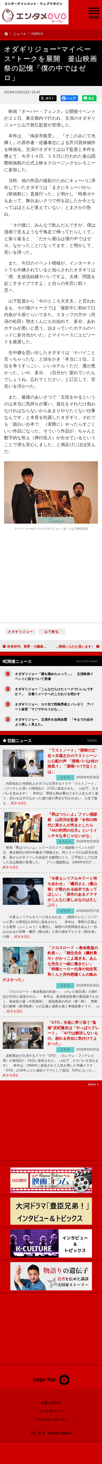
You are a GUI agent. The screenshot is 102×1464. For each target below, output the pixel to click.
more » (93, 1084)
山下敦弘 (52, 631)
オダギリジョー (20, 631)
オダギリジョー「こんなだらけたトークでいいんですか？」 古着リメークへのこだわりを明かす (54, 691)
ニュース (19, 34)
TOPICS (37, 34)
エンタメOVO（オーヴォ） (34, 15)
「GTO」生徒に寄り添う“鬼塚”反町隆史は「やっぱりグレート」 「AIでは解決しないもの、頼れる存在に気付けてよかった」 (73, 1033)
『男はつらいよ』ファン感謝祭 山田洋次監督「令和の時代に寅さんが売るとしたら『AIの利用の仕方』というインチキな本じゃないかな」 (72, 825)
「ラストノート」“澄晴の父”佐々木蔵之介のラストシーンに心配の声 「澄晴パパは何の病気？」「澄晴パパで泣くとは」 (73, 761)
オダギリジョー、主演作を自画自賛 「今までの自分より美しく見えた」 (54, 722)
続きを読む (19, 803)
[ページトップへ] (51, 1384)
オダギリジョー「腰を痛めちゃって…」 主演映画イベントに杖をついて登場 (54, 676)
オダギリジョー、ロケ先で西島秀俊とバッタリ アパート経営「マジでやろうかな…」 (54, 706)
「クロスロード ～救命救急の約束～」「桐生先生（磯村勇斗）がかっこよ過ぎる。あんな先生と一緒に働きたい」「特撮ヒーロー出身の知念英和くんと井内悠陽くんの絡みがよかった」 (50, 964)
